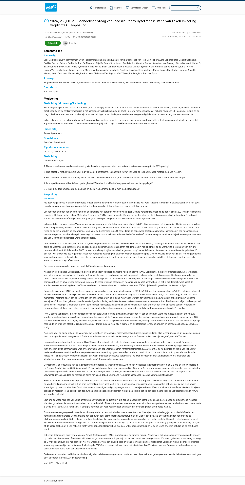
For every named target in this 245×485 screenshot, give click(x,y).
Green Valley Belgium (54, 481)
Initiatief (73, 43)
